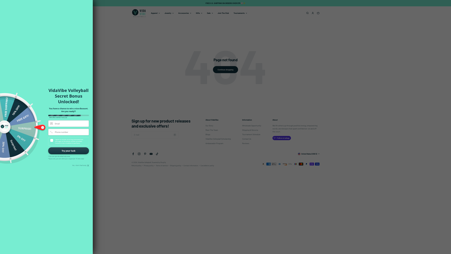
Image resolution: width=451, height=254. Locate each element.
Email (57, 124)
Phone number (61, 132)
